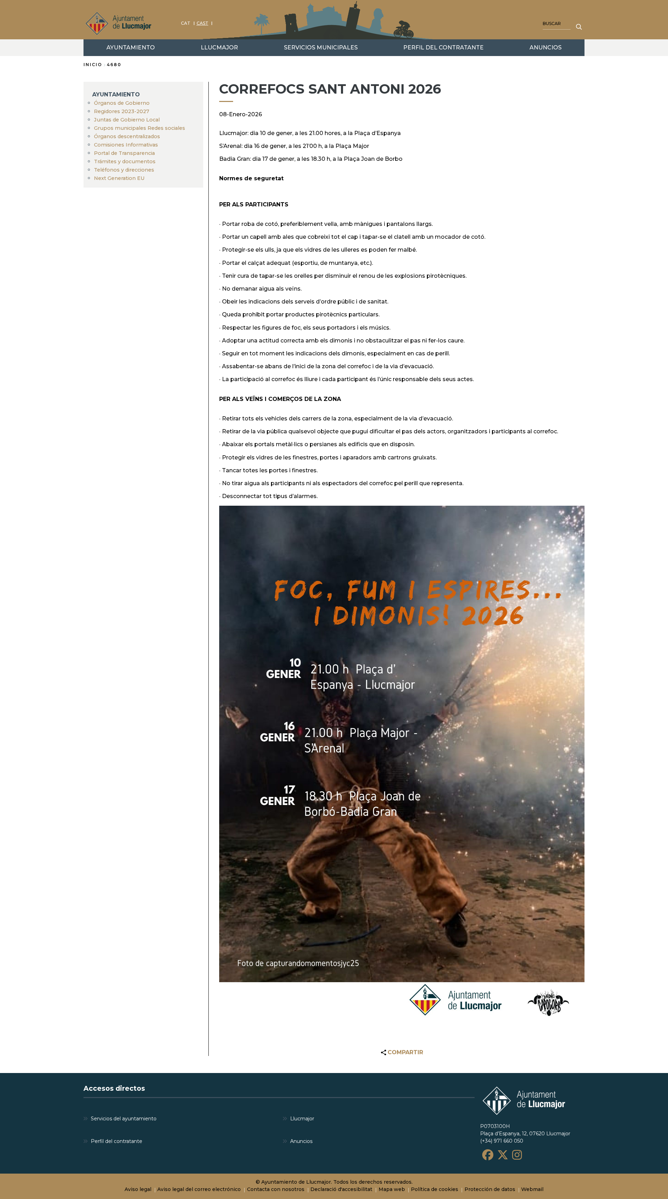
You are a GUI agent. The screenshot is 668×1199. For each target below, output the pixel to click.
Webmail (532, 1189)
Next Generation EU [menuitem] (119, 178)
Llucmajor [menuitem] (302, 1118)
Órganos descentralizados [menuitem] (127, 136)
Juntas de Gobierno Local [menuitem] (127, 120)
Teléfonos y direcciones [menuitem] (124, 170)
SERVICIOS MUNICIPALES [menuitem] (321, 47)
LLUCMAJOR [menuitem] (219, 47)
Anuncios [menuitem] (301, 1141)
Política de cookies (434, 1189)
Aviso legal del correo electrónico (199, 1189)
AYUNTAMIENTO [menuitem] (130, 47)
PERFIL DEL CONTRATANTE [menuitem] (443, 47)
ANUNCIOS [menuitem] (546, 47)
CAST (202, 23)
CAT (185, 23)
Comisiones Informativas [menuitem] (126, 145)
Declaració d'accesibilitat (341, 1189)
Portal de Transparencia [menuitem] (124, 153)
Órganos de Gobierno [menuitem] (122, 103)
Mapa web (392, 1189)
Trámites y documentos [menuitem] (125, 161)
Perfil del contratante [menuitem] (116, 1141)
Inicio (93, 64)
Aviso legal (138, 1189)
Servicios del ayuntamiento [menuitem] (124, 1118)
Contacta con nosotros (275, 1189)
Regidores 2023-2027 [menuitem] (121, 111)
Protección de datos (489, 1189)
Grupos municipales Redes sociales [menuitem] (139, 128)
